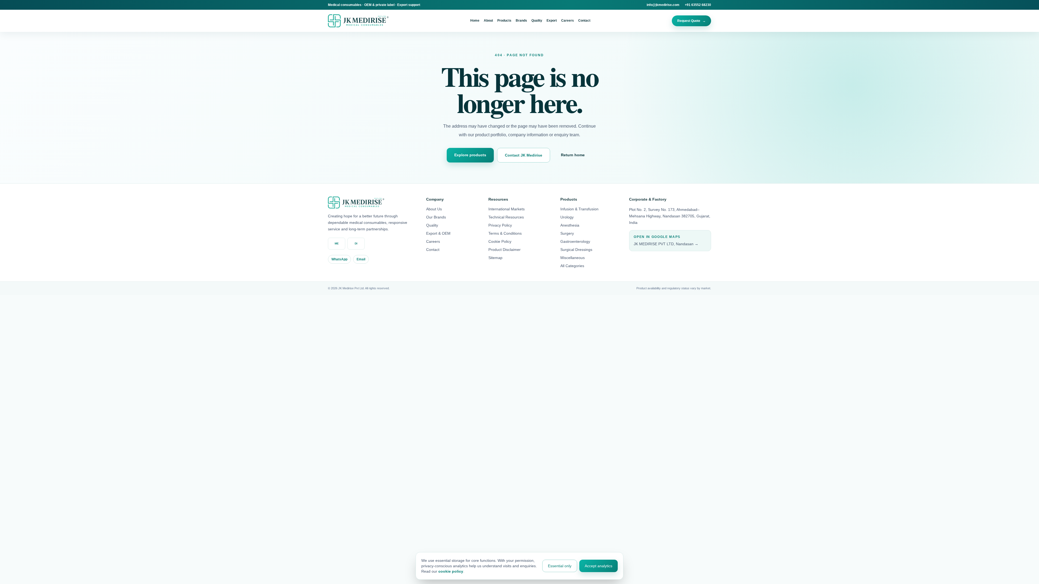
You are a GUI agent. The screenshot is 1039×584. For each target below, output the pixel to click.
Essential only (559, 566)
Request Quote (691, 21)
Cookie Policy (499, 241)
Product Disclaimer (504, 249)
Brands (521, 20)
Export (552, 20)
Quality (536, 20)
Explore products (470, 155)
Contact (584, 20)
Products (504, 20)
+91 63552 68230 (698, 5)
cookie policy (450, 571)
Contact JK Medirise (523, 155)
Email (361, 259)
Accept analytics (598, 566)
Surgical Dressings (576, 249)
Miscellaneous (572, 258)
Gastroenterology (575, 241)
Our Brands (436, 217)
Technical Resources (506, 217)
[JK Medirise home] (358, 20)
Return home (573, 155)
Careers (567, 20)
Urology (567, 217)
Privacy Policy (500, 225)
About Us (434, 209)
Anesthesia (569, 225)
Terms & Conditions (505, 233)
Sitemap (495, 258)
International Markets (506, 209)
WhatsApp (339, 259)
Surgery (567, 233)
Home (474, 20)
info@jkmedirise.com (663, 5)
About (488, 20)
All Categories (572, 266)
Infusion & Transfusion (579, 209)
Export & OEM (438, 233)
